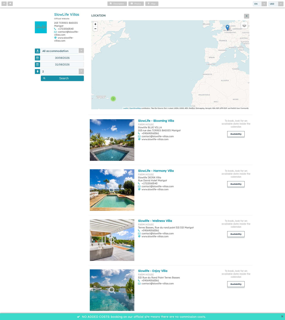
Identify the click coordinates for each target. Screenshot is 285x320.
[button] (4, 3)
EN (256, 4)
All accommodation (55, 51)
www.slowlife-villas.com (63, 39)
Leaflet (125, 108)
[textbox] (62, 58)
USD (272, 4)
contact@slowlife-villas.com (158, 136)
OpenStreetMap (135, 108)
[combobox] (260, 3)
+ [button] (95, 24)
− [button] (95, 29)
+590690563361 (150, 133)
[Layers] (244, 25)
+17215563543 (65, 28)
